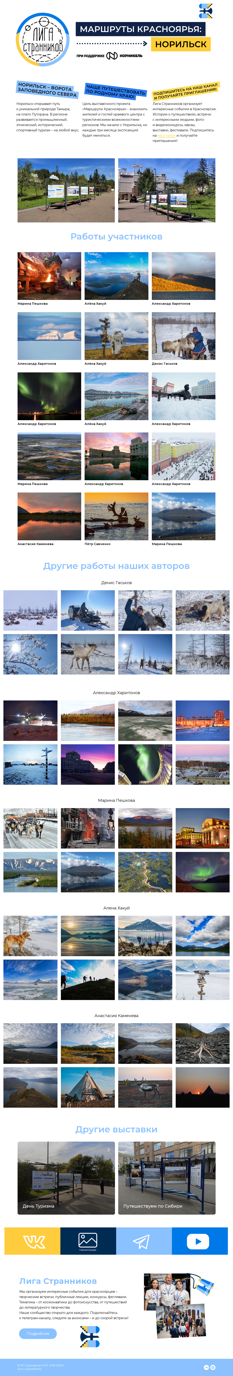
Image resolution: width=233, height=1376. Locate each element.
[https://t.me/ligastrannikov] (206, 1367)
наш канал (167, 135)
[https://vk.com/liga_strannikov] (212, 1367)
